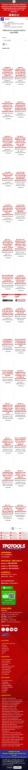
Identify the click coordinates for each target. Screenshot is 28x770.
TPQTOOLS (10, 618)
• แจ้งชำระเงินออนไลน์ (6, 671)
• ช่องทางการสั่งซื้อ (5, 661)
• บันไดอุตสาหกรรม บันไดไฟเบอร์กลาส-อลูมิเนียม (12, 734)
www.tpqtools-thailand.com (13, 622)
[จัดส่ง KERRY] (3, 629)
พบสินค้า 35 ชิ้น (5, 48)
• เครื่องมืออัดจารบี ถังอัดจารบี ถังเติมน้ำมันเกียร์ (12, 714)
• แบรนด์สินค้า (4, 690)
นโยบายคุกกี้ (10, 764)
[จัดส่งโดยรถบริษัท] (11, 629)
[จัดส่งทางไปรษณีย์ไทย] (7, 629)
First (8, 528)
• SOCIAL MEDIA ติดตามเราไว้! (8, 643)
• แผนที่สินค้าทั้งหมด (5, 684)
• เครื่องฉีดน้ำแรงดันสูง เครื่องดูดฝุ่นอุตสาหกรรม (12, 726)
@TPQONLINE (12, 620)
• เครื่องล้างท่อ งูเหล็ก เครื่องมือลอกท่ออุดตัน (11, 719)
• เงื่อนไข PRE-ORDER (6, 668)
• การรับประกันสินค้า (5, 669)
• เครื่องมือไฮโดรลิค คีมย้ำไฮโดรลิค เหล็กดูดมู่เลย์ (12, 711)
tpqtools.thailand (12, 616)
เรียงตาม (4, 37)
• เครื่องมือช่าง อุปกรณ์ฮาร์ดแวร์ (8, 698)
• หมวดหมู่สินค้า (4, 689)
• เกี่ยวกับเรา (4, 645)
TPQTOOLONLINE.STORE (12, 614)
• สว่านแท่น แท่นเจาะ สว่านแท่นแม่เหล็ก (9, 718)
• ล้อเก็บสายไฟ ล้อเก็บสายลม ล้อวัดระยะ (10, 742)
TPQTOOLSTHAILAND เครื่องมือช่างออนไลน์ (11, 612)
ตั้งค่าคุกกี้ (9, 767)
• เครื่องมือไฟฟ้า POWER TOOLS (9, 706)
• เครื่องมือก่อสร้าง (5, 731)
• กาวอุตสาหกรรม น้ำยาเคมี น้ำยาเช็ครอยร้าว (11, 733)
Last (20, 528)
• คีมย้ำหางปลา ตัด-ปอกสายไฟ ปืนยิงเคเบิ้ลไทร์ (11, 701)
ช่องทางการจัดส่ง (5, 625)
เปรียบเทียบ (8, 84)
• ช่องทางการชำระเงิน (6, 663)
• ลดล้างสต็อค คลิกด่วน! (6, 680)
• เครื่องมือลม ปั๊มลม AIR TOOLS (8, 708)
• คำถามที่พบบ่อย (5, 650)
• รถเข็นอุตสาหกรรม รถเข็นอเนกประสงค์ (10, 736)
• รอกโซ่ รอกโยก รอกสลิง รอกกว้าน (9, 710)
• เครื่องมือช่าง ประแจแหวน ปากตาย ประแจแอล (11, 700)
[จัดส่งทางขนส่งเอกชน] (16, 629)
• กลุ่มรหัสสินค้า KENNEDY (7, 687)
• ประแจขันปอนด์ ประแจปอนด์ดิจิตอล (9, 705)
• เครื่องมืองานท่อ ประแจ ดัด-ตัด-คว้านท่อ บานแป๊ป (12, 721)
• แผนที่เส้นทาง (4, 647)
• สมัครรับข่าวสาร (5, 648)
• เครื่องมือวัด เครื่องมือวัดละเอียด (9, 724)
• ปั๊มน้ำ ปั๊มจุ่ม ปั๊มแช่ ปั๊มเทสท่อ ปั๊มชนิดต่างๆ (11, 728)
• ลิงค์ (2, 653)
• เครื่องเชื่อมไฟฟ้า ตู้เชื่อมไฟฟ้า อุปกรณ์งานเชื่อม (12, 723)
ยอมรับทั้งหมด (17, 767)
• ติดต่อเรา (3, 652)
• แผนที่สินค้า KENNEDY (6, 685)
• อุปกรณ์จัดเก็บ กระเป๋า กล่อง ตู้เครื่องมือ (10, 703)
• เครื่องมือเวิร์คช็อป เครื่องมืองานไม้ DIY (10, 741)
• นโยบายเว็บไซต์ (5, 674)
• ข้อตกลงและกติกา (5, 673)
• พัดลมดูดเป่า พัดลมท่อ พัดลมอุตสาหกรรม (11, 716)
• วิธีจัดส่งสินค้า (4, 664)
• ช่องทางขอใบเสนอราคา (6, 659)
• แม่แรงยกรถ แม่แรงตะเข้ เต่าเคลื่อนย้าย (10, 713)
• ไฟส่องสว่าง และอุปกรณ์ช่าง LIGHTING (10, 746)
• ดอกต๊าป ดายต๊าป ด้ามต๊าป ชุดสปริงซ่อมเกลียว (12, 739)
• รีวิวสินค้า (3, 692)
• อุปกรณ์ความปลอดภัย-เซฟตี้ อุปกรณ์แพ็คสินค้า (12, 744)
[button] (26, 19)
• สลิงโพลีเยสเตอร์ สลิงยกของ (8, 729)
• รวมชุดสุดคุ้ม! (4, 682)
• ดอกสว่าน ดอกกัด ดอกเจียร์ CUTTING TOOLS (12, 737)
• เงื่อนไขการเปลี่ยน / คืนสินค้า (8, 666)
